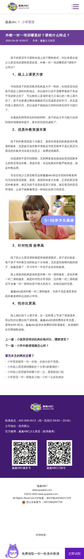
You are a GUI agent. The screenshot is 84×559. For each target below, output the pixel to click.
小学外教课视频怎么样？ (33, 346)
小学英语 (28, 22)
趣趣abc (11, 22)
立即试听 (74, 553)
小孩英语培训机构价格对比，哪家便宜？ (43, 339)
